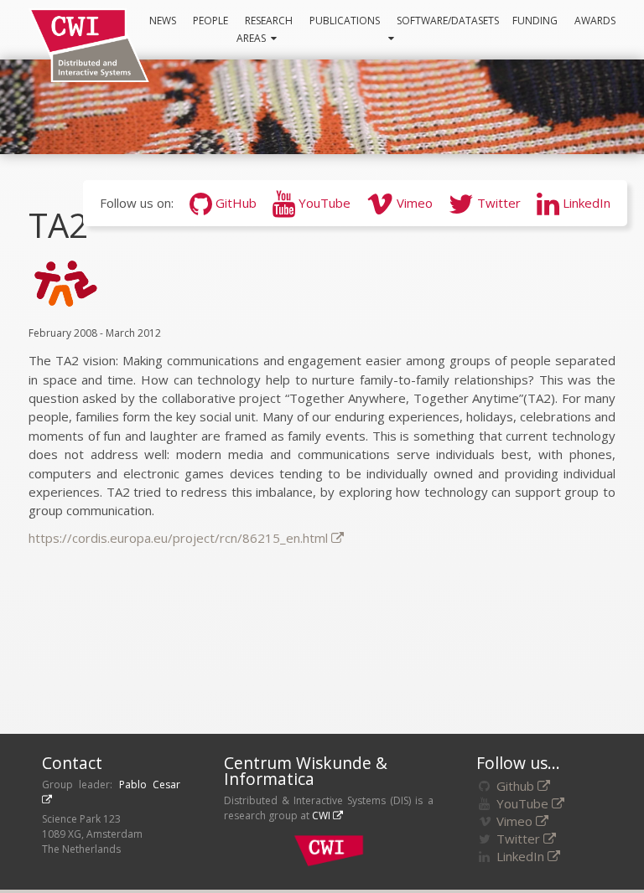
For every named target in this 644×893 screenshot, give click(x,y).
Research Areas (264, 29)
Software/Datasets (450, 20)
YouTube (323, 202)
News (162, 20)
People (210, 20)
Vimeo (413, 202)
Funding (535, 20)
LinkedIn (584, 202)
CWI (321, 815)
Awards (594, 20)
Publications (344, 20)
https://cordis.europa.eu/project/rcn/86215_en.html (178, 537)
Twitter (497, 202)
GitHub (234, 202)
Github (515, 785)
